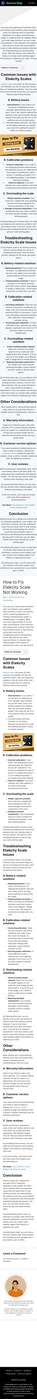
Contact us (18, 1371)
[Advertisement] (18, 1343)
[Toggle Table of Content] (21, 68)
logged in (17, 1259)
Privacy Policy (10, 1374)
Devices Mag (14, 3)
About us (9, 1371)
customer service (9, 453)
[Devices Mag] (3, 3)
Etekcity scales (7, 84)
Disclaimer (27, 1371)
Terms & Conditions (24, 1374)
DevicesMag (21, 1380)
